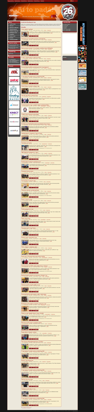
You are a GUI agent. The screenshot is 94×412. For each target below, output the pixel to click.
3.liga (44, 181)
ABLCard (11, 25)
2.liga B (45, 77)
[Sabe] (14, 84)
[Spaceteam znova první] (25, 147)
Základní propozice (13, 29)
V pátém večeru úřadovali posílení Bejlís (30, 114)
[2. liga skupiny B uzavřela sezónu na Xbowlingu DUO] (25, 81)
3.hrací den (49, 96)
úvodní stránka (13, 24)
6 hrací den (48, 181)
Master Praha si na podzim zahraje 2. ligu (30, 86)
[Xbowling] (14, 108)
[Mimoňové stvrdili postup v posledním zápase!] (25, 327)
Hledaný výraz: (12, 14)
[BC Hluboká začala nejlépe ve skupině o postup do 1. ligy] (25, 308)
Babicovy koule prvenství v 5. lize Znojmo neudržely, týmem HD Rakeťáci (37, 48)
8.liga (45, 200)
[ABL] (14, 76)
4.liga (45, 58)
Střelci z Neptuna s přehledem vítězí (29, 247)
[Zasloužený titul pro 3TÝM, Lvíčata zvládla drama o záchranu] (25, 270)
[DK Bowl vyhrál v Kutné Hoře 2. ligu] (25, 242)
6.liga (45, 30)
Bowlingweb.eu (17, 0)
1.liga (43, 276)
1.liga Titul (44, 361)
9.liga (46, 39)
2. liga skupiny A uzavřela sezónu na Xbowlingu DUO (33, 370)
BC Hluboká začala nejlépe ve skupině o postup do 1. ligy (34, 303)
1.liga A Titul (44, 96)
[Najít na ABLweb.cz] (18, 15)
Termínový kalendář (13, 39)
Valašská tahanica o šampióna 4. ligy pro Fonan (32, 133)
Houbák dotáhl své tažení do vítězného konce (31, 161)
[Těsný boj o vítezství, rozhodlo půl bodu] (25, 195)
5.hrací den (50, 115)
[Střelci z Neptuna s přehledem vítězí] (25, 251)
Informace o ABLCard (14, 27)
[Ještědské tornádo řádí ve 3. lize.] (25, 393)
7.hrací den (49, 30)
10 (28, 407)
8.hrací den (47, 276)
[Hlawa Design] (14, 126)
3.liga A (45, 399)
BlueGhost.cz (75, 410)
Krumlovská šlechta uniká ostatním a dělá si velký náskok (34, 294)
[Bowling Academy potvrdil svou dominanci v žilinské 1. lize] (25, 280)
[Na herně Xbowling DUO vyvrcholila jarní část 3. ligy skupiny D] (25, 72)
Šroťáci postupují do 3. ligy (27, 209)
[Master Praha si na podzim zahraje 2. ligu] (25, 91)
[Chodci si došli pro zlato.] (25, 204)
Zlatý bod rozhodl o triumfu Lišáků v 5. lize (31, 284)
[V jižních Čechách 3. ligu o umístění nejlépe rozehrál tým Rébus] (25, 110)
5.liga (46, 49)
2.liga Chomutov (44, 257)
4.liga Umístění (47, 314)
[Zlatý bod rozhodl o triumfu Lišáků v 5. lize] (25, 289)
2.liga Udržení (43, 219)
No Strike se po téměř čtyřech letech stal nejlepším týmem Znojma (36, 124)
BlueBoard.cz (65, 58)
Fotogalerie (12, 34)
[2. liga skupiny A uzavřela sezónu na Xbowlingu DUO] (25, 375)
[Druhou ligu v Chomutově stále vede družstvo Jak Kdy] (25, 261)
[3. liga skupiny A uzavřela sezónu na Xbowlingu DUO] (25, 403)
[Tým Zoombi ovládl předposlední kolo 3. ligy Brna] (25, 346)
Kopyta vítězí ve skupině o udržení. (29, 332)
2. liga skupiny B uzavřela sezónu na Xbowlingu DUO (33, 76)
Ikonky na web (12, 36)
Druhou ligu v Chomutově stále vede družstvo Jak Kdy (33, 256)
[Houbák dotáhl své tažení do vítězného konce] (25, 166)
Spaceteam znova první (27, 142)
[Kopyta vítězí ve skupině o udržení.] (25, 337)
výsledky (36, 45)
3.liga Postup (47, 162)
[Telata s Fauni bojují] (25, 223)
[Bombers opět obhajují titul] (25, 365)
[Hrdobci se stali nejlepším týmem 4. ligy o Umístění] (25, 318)
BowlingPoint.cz (24, 0)
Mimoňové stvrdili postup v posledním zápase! (32, 322)
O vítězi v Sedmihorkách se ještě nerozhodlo (31, 57)
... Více (51, 32)
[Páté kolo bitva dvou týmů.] (25, 384)
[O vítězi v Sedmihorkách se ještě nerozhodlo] (25, 62)
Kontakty (11, 37)
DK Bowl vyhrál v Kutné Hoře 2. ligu (29, 237)
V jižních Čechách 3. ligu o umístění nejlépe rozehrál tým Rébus (35, 105)
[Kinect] (14, 117)
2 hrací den (50, 333)
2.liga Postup (43, 304)
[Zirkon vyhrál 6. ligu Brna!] (25, 34)
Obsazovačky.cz (11, 0)
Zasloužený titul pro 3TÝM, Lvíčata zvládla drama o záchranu (35, 266)
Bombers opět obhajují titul (27, 360)
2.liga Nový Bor (44, 143)
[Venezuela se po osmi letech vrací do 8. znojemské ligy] (25, 43)
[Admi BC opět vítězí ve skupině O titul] (25, 100)
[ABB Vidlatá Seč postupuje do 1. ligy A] (25, 157)
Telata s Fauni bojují (26, 218)
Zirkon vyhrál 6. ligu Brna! (27, 29)
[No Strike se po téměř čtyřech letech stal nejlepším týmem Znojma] (25, 128)
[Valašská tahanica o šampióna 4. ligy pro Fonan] (25, 138)
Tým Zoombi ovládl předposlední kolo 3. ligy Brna (32, 341)
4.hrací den (49, 134)
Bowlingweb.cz (30, 0)
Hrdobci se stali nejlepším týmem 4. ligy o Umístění (33, 313)
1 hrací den (48, 219)
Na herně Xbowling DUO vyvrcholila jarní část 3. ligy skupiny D (35, 67)
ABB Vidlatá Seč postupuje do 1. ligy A (30, 152)
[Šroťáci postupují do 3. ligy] (25, 214)
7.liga (45, 191)
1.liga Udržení (44, 333)
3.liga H (45, 295)
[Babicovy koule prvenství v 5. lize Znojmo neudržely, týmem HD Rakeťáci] (25, 53)
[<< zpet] (21, 407)
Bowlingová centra (13, 32)
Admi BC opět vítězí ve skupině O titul (30, 95)
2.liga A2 (45, 153)
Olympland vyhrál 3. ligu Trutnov (29, 228)
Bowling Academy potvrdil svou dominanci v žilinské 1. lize (34, 275)
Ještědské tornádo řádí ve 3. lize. (29, 389)
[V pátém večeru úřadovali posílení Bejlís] (25, 119)
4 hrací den (49, 58)
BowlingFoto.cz (37, 0)
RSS (72, 0)
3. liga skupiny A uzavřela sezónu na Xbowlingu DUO (33, 398)
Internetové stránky (63, 410)
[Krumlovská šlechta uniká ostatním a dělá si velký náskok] (25, 299)
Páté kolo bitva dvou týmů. (27, 379)
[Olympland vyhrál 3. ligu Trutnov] (25, 233)
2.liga (40, 238)
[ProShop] (14, 100)
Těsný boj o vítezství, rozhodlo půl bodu (30, 190)
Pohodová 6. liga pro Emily (27, 171)
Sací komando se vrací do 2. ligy (29, 180)
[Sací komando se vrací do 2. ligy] (25, 185)
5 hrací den (50, 143)
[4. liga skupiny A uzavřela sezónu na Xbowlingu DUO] (25, 356)
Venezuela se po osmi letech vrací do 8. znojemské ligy (33, 38)
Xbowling (42, 0)
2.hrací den (52, 162)
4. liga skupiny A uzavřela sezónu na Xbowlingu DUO (33, 351)
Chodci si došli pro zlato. (27, 199)
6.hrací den (50, 39)
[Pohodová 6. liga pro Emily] (25, 176)
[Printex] (14, 134)
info (31, 45)
